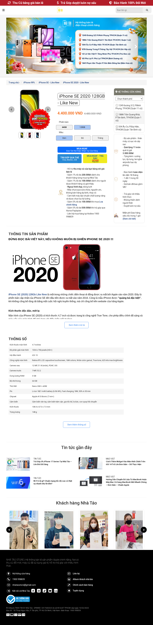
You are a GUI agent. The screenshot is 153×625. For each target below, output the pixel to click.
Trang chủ (14, 82)
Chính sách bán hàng (83, 585)
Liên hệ (76, 573)
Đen (64, 138)
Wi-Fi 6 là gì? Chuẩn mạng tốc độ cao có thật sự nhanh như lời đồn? (52, 482)
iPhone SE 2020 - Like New (76, 82)
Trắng (100, 138)
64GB (64, 127)
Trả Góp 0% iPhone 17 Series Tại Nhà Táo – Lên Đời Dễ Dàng (52, 462)
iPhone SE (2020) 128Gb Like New (28, 294)
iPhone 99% (29, 82)
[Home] (59, 11)
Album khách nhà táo (83, 579)
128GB (82, 127)
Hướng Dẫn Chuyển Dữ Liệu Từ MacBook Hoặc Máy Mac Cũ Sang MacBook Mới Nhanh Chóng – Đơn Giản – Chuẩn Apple (126, 482)
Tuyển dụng (78, 590)
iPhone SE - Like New (49, 82)
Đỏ (82, 138)
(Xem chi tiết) (129, 219)
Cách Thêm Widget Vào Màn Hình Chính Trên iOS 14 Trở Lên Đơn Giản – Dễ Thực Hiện (125, 462)
